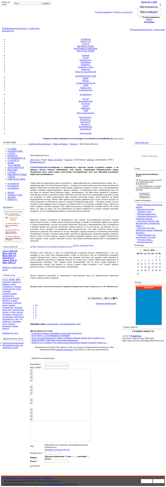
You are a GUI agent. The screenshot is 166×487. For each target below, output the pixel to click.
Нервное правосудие (146, 214)
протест (5, 312)
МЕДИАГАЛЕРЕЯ (85, 46)
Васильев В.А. (85, 117)
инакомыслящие (9, 293)
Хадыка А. (85, 124)
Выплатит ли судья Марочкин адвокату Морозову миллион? (149, 230)
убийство (6, 321)
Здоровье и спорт (85, 67)
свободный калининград (13, 318)
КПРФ (86, 78)
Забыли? (152, 12)
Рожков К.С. (85, 119)
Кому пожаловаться (85, 113)
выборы (5, 284)
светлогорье (7, 317)
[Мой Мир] (114, 298)
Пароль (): (149, 12)
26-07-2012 (35, 160)
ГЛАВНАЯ (86, 39)
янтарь (15, 326)
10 (138, 263)
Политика (85, 103)
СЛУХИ (11, 153)
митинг (16, 298)
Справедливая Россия (85, 83)
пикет (4, 305)
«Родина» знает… (145, 240)
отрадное (17, 303)
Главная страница (12, 478)
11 (142, 263)
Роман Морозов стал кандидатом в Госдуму (146, 236)
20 (149, 267)
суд (20, 319)
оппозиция (7, 303)
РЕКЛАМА (13, 170)
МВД (18, 279)
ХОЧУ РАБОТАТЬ (16, 167)
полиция (18, 307)
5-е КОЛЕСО (13, 160)
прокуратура (17, 310)
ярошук (5, 328)
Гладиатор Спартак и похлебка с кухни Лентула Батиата (57, 333)
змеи (78, 324)
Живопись (85, 108)
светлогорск (17, 314)
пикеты (11, 305)
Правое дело (85, 88)
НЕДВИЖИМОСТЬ (16, 158)
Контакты (48, 478)
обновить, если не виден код (57, 449)
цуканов (11, 324)
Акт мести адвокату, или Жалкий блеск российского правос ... (148, 223)
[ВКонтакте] (105, 298)
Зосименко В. (86, 129)
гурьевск (17, 286)
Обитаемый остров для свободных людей (12, 346)
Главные (85, 55)
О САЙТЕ (12, 149)
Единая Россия (85, 90)
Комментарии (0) (37, 162)
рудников (6, 314)
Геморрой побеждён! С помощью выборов (147, 217)
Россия (86, 58)
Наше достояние (60, 144)
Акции (86, 106)
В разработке (85, 94)
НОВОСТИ (85, 42)
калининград (8, 296)
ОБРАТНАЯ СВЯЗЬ (16, 179)
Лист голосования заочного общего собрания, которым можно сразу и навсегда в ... (69, 338)
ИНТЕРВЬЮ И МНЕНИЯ (85, 49)
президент (6, 310)
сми (16, 319)
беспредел (16, 282)
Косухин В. (86, 122)
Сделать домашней (103, 12)
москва (14, 300)
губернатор (7, 286)
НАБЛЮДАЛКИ (15, 151)
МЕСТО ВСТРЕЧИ (85, 51)
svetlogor (90, 160)
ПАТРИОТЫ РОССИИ (85, 76)
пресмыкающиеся (67, 324)
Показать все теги (10, 333)
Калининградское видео (13, 343)
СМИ (85, 110)
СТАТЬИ (12, 172)
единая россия (8, 289)
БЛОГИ (85, 44)
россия (20, 312)
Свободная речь (142, 142)
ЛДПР (85, 85)
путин (13, 312)
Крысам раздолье (145, 242)
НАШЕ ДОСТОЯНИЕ (14, 164)
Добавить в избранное (123, 12)
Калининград (86, 60)
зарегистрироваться (65, 349)
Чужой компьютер (151, 17)
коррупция (7, 298)
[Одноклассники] (111, 298)
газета (13, 284)
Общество (85, 69)
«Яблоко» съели (144, 212)
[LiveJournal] (116, 298)
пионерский (7, 307)
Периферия (86, 62)
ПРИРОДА (12, 200)
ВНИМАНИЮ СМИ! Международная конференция (55, 340)
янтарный (6, 326)
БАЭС (5, 279)
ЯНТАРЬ (12, 197)
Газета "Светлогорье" (32, 478)
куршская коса (52, 324)
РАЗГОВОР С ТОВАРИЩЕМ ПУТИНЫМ (51, 335)
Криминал (85, 65)
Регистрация (149, 22)
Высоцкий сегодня (145, 209)
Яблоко (85, 81)
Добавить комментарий (106, 303)
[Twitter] (108, 298)
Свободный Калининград (39, 144)
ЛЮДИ (11, 193)
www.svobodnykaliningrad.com (53, 484)
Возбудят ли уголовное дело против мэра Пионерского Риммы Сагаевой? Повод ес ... (70, 342)
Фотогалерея (85, 133)
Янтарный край (86, 101)
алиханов (6, 282)
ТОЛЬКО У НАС (15, 195)
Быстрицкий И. (85, 126)
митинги (6, 300)
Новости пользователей (85, 72)
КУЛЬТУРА (13, 156)
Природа (73, 144)
